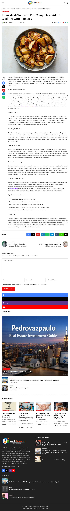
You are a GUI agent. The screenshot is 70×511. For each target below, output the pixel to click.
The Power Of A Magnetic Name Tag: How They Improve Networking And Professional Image (54, 452)
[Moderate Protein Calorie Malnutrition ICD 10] (5, 489)
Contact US (45, 508)
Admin (5, 22)
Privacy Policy (37, 508)
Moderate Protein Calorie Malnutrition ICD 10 (22, 489)
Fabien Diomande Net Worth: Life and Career (21, 497)
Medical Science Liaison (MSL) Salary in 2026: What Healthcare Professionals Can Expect (34, 380)
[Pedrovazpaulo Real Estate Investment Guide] (35, 346)
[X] (6, 470)
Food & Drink (10, 8)
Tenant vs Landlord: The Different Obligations (55, 460)
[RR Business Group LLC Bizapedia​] (5, 388)
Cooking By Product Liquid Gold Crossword (9, 415)
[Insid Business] (35, 3)
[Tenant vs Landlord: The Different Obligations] (38, 459)
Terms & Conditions (27, 508)
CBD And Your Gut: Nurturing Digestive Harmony (43, 415)
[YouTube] (13, 470)
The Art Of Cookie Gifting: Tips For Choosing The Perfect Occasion (60, 416)
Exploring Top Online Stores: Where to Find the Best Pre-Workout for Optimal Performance (54, 444)
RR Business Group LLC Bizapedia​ (18, 388)
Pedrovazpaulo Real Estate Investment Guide (17, 371)
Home (3, 8)
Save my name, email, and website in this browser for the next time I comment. (25, 284)
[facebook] (3, 470)
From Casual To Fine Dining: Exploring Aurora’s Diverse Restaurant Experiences (26, 417)
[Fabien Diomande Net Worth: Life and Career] (5, 496)
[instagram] (10, 470)
